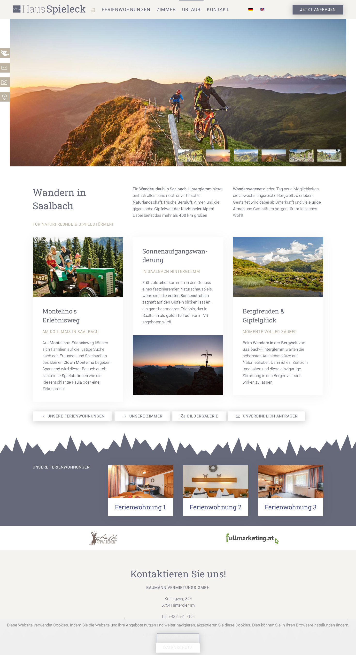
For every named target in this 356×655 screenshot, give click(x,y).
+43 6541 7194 (182, 616)
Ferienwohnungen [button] (126, 9)
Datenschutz (178, 647)
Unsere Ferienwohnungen (76, 416)
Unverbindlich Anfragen (270, 416)
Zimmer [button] (166, 9)
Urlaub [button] (191, 9)
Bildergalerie (202, 416)
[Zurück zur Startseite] (50, 9)
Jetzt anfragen (318, 9)
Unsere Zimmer (146, 416)
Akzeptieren (178, 638)
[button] (93, 9)
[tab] (190, 155)
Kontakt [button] (218, 9)
